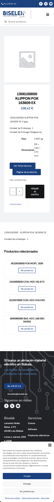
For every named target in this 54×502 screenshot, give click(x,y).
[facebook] (41, 4)
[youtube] (51, 4)
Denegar (27, 484)
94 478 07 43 (10, 4)
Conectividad (15, 204)
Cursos (31, 423)
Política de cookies (12, 498)
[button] (49, 445)
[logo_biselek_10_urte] (15, 11)
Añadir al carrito (35, 191)
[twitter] (46, 4)
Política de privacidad (30, 498)
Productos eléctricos (39, 435)
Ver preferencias (27, 491)
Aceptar (27, 476)
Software (32, 429)
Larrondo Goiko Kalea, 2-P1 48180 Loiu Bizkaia (13, 427)
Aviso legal (45, 498)
